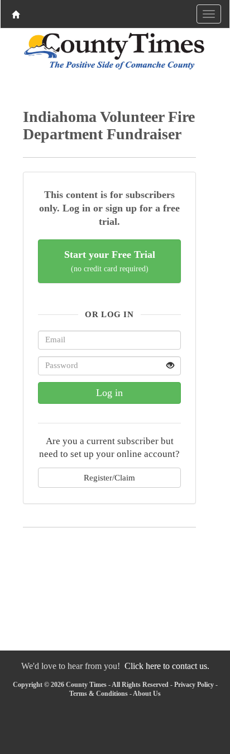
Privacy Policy (194, 685)
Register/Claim (109, 477)
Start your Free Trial (109, 261)
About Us (147, 694)
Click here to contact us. (166, 666)
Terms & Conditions (98, 694)
